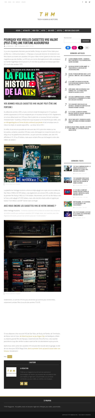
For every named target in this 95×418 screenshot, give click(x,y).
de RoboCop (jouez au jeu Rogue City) (32, 336)
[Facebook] (82, 2)
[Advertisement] (32, 319)
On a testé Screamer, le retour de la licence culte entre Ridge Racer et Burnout (81, 213)
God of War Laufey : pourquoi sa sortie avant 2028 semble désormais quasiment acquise (80, 120)
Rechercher (68, 38)
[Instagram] (86, 2)
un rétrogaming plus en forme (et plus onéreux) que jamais (23, 122)
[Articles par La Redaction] (11, 372)
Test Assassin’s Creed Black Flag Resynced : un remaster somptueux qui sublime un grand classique (79, 105)
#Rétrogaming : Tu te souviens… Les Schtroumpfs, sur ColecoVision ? (82, 203)
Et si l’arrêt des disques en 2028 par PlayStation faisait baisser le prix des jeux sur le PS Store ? (79, 83)
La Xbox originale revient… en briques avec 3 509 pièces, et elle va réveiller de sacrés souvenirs (80, 60)
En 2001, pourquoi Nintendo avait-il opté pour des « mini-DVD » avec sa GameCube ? (80, 75)
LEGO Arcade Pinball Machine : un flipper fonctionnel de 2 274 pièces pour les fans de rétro (80, 128)
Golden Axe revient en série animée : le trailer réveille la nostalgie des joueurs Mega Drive (79, 67)
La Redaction (9, 46)
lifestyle (9, 356)
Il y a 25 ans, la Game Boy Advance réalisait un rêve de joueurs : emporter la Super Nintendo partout (79, 113)
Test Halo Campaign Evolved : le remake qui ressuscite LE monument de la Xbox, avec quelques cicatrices (79, 98)
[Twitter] (89, 2)
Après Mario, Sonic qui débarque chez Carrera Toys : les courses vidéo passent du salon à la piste (79, 90)
